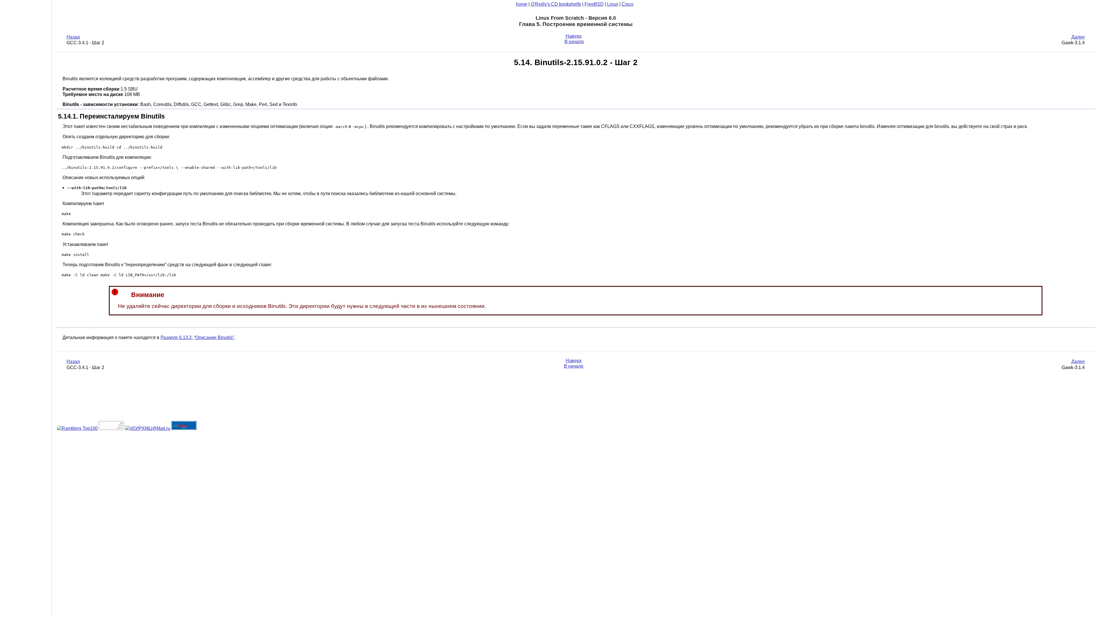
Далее (1078, 37)
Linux (612, 4)
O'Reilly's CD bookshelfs (556, 4)
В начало (574, 41)
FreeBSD (594, 4)
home (521, 4)
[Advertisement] (26, 306)
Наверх (574, 36)
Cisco (627, 4)
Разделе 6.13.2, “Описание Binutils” (197, 337)
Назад (73, 37)
